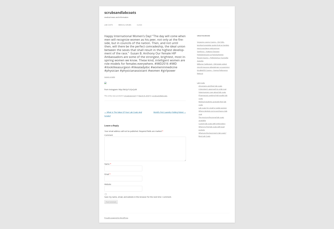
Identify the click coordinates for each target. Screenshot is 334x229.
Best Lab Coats (204, 136)
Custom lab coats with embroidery (212, 123)
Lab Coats (108, 25)
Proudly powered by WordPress (116, 218)
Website (107, 184)
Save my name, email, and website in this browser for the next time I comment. (138, 197)
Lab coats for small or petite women (213, 108)
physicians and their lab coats (210, 86)
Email (107, 174)
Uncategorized (130, 96)
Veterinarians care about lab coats (212, 92)
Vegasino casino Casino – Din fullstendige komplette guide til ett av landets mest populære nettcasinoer (213, 45)
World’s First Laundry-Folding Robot (169, 112)
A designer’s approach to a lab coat (212, 89)
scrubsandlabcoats (120, 12)
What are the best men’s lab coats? (212, 133)
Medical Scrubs (124, 25)
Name (107, 164)
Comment (108, 135)
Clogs (139, 25)
